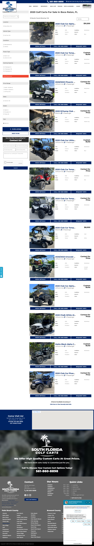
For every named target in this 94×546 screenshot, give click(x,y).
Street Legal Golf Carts (78, 495)
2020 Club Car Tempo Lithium (69, 198)
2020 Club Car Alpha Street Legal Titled (73, 24)
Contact (75, 491)
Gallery (78, 6)
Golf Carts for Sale (77, 498)
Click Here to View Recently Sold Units (60, 404)
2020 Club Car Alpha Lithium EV (70, 286)
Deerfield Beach (14, 502)
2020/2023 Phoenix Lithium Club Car (72, 82)
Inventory (35, 6)
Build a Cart (53, 6)
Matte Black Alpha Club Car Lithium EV (73, 344)
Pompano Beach (6, 503)
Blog (74, 493)
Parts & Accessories (69, 6)
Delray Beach (11, 500)
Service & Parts (76, 489)
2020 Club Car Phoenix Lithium (69, 373)
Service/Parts (44, 6)
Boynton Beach (6, 502)
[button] (81, 497)
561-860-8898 (56, 1)
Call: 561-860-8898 (61, 46)
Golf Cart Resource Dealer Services (16, 543)
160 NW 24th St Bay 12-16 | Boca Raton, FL (79, 1)
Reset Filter (15, 133)
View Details (40, 46)
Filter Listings (16, 129)
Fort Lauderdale (10, 505)
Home (30, 6)
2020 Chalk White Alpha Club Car (70, 315)
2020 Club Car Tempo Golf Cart (69, 228)
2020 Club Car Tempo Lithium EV (70, 169)
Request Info (81, 46)
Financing (60, 6)
